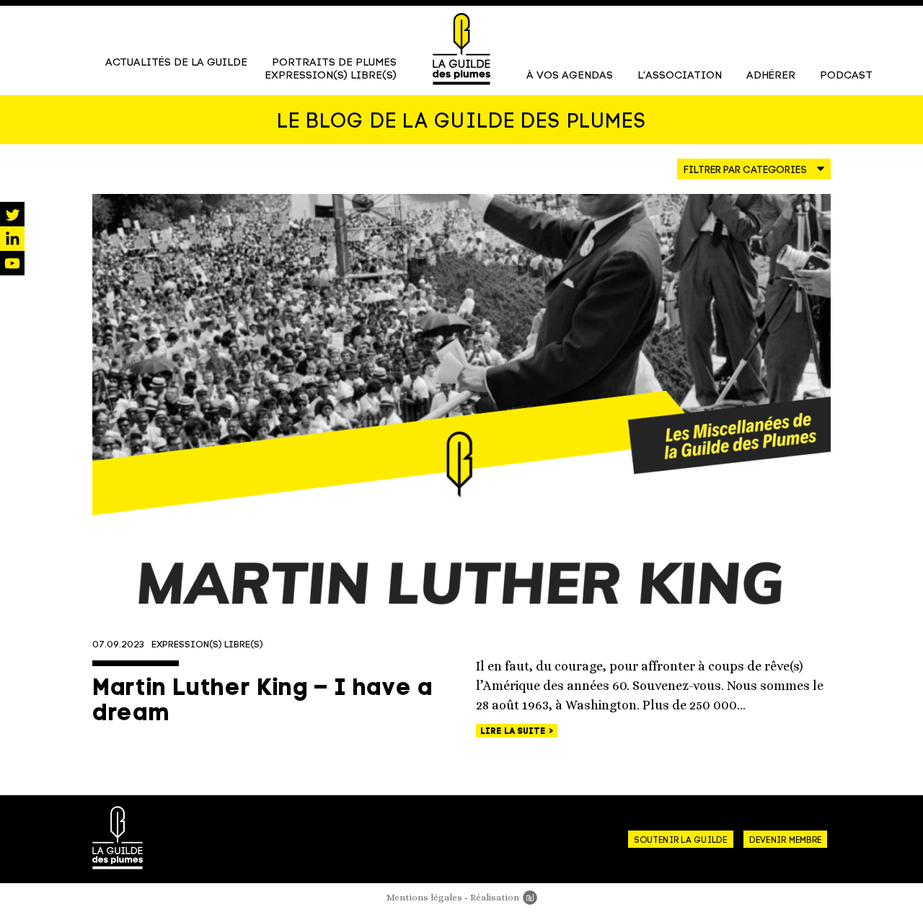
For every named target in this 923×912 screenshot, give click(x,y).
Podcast (846, 76)
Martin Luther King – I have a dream (262, 702)
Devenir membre (785, 840)
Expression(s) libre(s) (331, 76)
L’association (679, 76)
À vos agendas (569, 76)
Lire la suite (514, 731)
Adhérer (770, 76)
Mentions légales (424, 897)
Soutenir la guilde (680, 840)
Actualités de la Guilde (176, 63)
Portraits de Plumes (334, 63)
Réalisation (503, 897)
